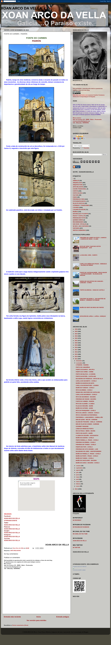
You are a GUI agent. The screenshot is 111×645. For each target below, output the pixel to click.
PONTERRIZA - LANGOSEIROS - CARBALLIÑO (89, 417)
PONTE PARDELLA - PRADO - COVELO (87, 440)
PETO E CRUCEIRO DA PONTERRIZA (86, 415)
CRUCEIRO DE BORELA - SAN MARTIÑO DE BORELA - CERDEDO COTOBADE (92, 299)
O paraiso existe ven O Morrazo (79, 566)
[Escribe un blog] (38, 548)
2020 (76, 343)
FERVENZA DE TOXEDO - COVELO (86, 444)
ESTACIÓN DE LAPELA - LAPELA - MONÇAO (93, 316)
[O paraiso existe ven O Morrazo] (73, 568)
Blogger (86, 632)
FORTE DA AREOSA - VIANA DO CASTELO (92, 290)
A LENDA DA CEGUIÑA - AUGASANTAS (87, 435)
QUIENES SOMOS (78, 220)
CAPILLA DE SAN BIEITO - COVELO (86, 381)
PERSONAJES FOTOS (79, 218)
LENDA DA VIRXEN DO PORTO (84, 428)
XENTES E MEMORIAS (79, 230)
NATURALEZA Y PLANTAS (80, 213)
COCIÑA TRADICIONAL (79, 189)
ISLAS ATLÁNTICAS (78, 203)
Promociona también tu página (79, 569)
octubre (78, 465)
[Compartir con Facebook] (41, 548)
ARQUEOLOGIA (77, 182)
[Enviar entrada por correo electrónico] (33, 548)
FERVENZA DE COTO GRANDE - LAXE (87, 449)
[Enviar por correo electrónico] (36, 548)
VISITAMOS (76, 228)
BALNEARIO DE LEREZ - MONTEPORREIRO (88, 451)
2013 (76, 358)
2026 (76, 329)
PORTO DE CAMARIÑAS (83, 367)
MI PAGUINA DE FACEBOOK (81, 527)
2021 (76, 340)
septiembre (79, 468)
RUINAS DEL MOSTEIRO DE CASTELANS (88, 392)
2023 (76, 336)
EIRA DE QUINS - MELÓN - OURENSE (86, 419)
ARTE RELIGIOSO (15, 550)
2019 (76, 345)
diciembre (79, 360)
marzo (78, 481)
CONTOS (75, 191)
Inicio (38, 617)
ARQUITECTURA (78, 184)
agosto (78, 470)
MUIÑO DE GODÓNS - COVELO (85, 437)
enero (78, 486)
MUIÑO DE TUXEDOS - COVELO (85, 387)
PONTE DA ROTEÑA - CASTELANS (86, 376)
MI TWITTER (76, 547)
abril (77, 479)
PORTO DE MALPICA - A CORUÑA (85, 374)
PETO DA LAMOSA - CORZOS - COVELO (87, 412)
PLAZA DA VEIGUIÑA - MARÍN (84, 406)
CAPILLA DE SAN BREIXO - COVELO (86, 394)
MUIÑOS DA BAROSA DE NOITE (85, 383)
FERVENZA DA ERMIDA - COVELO (85, 442)
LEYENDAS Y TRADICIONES (81, 205)
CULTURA (76, 195)
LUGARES (76, 207)
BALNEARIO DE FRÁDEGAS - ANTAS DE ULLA (89, 378)
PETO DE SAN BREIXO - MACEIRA (86, 397)
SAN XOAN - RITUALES (79, 224)
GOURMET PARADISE (82, 426)
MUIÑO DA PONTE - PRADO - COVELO (87, 456)
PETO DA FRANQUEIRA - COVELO (86, 410)
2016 (76, 352)
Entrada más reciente (12, 617)
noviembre (79, 363)
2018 (76, 347)
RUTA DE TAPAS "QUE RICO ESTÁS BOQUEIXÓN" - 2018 (90, 247)
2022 (76, 338)
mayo (78, 477)
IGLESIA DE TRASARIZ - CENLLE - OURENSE (89, 422)
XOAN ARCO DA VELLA (21, 8)
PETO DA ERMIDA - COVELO (84, 390)
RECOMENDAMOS (78, 222)
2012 (76, 489)
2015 (76, 354)
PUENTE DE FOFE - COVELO (84, 447)
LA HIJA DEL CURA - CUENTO (88, 255)
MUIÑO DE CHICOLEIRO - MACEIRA (86, 460)
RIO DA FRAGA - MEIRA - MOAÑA (85, 431)
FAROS (75, 197)
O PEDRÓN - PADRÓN (82, 365)
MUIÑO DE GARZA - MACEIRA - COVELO (87, 462)
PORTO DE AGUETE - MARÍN (84, 433)
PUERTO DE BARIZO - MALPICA (85, 369)
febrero (78, 483)
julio (77, 472)
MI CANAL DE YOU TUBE (80, 534)
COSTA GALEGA (77, 193)
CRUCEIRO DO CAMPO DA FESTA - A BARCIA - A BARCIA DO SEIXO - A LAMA (93, 238)
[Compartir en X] (39, 548)
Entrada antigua (62, 617)
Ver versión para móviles (36, 620)
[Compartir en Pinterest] (43, 548)
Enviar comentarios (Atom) (20, 625)
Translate (86, 148)
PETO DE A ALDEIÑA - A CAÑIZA (85, 403)
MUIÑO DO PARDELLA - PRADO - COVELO (88, 453)
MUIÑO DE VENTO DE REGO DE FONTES (92, 307)
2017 (76, 349)
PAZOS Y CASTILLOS (79, 215)
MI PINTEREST (77, 520)
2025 (76, 331)
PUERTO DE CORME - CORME (84, 371)
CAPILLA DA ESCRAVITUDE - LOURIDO (87, 385)
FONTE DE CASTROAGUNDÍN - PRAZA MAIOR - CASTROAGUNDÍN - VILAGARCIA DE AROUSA (93, 274)
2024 (76, 333)
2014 (76, 356)
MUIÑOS (75, 211)
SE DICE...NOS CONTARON (81, 226)
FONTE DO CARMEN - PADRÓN (85, 401)
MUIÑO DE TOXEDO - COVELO (85, 458)
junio (78, 474)
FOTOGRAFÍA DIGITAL (79, 201)
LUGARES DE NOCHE (79, 209)
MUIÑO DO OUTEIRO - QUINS (84, 408)
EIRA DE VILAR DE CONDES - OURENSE (87, 424)
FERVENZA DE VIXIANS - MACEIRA (86, 399)
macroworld (66, 632)
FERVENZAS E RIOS (79, 199)
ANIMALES (76, 180)
